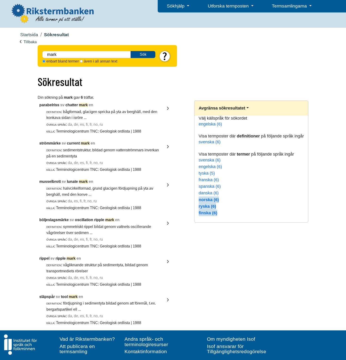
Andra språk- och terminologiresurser (146, 341)
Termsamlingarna (290, 6)
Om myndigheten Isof (231, 339)
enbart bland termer (62, 61)
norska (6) (209, 199)
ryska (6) (207, 206)
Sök (143, 54)
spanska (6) (210, 186)
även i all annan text (100, 61)
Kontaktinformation (146, 351)
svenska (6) (210, 142)
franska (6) (209, 179)
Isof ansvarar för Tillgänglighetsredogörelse (236, 349)
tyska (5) (207, 173)
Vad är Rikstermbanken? (87, 339)
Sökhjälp (176, 6)
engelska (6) (210, 124)
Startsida (29, 34)
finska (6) (208, 213)
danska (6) (209, 193)
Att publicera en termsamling (77, 349)
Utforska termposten (229, 6)
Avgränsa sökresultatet (222, 108)
